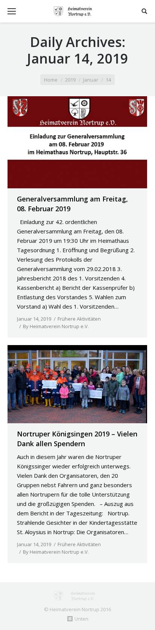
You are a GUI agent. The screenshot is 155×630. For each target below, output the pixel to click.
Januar (90, 79)
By (56, 326)
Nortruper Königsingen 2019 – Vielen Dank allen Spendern (77, 438)
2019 (70, 79)
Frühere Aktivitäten (79, 318)
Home (51, 79)
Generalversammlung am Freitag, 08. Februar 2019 (72, 203)
